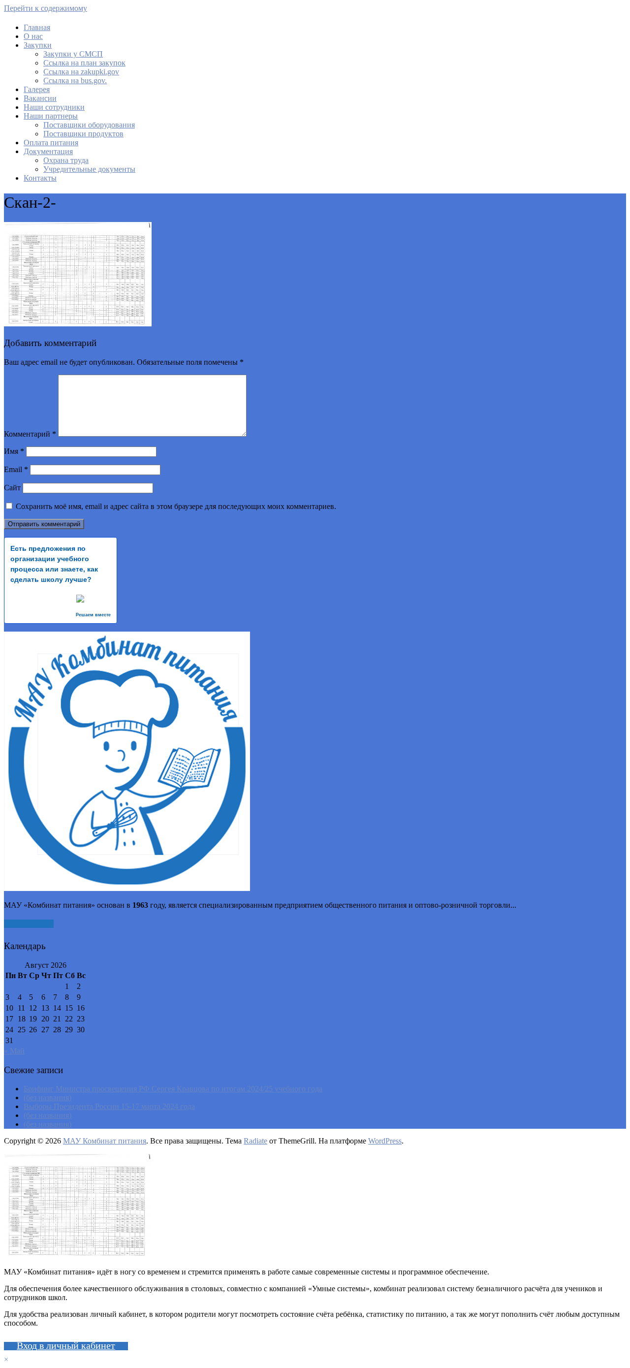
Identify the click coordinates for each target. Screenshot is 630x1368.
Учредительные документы (89, 169)
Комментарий (30, 434)
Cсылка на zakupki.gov (81, 71)
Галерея (37, 89)
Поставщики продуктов (83, 133)
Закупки (38, 45)
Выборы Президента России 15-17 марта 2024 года (109, 1106)
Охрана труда (66, 160)
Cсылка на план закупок (84, 63)
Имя (14, 451)
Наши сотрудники (54, 107)
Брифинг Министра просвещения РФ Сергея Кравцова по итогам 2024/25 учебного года (173, 1088)
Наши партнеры (51, 116)
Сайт (12, 487)
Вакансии (40, 98)
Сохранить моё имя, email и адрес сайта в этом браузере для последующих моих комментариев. (176, 506)
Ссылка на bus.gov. (75, 80)
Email (16, 469)
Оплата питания (51, 142)
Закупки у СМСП (73, 54)
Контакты (40, 178)
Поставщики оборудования (89, 125)
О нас (33, 36)
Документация (48, 151)
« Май (14, 1051)
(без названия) (47, 1097)
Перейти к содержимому (45, 8)
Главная (37, 27)
